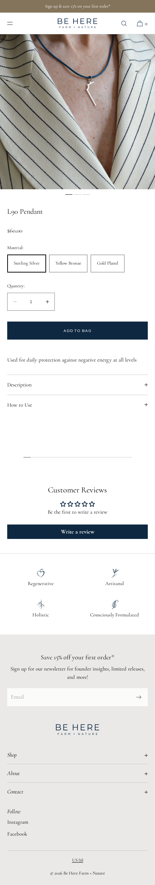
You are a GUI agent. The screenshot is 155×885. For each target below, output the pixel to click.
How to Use (19, 405)
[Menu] (16, 23)
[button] (124, 23)
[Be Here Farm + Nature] (77, 23)
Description (19, 384)
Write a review (77, 531)
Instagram (17, 822)
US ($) (77, 860)
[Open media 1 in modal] (77, 111)
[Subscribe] (139, 697)
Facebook (17, 834)
